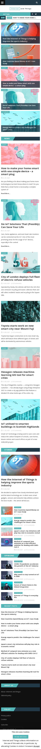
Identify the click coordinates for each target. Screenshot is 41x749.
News (9, 18)
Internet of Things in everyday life (26, 596)
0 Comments (17, 283)
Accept (37, 746)
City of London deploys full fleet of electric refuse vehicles (20, 278)
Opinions (18, 561)
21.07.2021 (6, 178)
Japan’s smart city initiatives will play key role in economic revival (27, 532)
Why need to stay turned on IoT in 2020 (26, 575)
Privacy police (6, 716)
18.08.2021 (19, 514)
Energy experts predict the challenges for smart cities (25, 521)
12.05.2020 (19, 569)
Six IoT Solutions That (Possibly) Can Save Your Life (20, 225)
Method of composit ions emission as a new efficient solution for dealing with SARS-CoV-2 (26, 544)
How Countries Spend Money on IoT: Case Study (26, 511)
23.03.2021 (19, 550)
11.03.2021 (6, 430)
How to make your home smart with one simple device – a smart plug (20, 171)
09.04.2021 (19, 535)
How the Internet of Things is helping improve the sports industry (19, 482)
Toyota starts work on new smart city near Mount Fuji (17, 327)
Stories (5, 24)
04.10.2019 (19, 589)
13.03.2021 (6, 332)
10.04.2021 (19, 525)
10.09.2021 (6, 489)
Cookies (4, 719)
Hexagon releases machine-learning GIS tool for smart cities (18, 374)
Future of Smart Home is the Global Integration (25, 586)
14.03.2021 (6, 283)
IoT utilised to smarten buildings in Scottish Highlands (20, 425)
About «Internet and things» (11, 692)
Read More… (5, 193)
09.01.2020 (19, 579)
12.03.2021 (6, 381)
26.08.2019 (19, 600)
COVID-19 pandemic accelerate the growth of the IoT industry (26, 565)
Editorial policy (6, 695)
